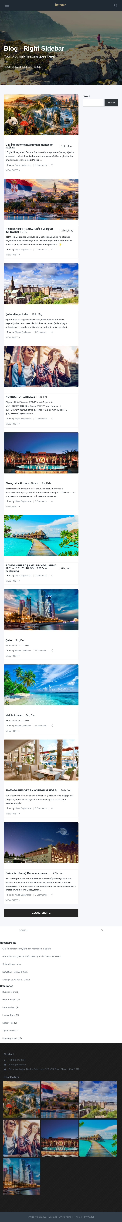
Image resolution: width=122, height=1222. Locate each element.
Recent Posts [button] (8, 942)
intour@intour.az (17, 1064)
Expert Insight (9, 999)
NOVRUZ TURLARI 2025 (20, 397)
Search (86, 96)
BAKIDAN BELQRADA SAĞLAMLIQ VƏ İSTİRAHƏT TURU (31, 956)
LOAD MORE (41, 912)
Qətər (9, 640)
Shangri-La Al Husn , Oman (22, 483)
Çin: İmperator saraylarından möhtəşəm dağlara (26, 948)
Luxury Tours (8, 1015)
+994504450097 (17, 1060)
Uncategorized (9, 1038)
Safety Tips (8, 1023)
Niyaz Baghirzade (23, 165)
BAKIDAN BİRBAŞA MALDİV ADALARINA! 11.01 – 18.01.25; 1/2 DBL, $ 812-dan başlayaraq (31, 568)
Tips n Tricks (8, 1030)
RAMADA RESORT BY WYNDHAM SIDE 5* (32, 790)
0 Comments (41, 165)
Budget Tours (9, 992)
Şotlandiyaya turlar (17, 314)
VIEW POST (12, 170)
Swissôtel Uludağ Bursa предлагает (28, 873)
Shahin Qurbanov (23, 332)
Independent (8, 1007)
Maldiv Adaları (14, 715)
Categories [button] (6, 986)
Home (7, 67)
